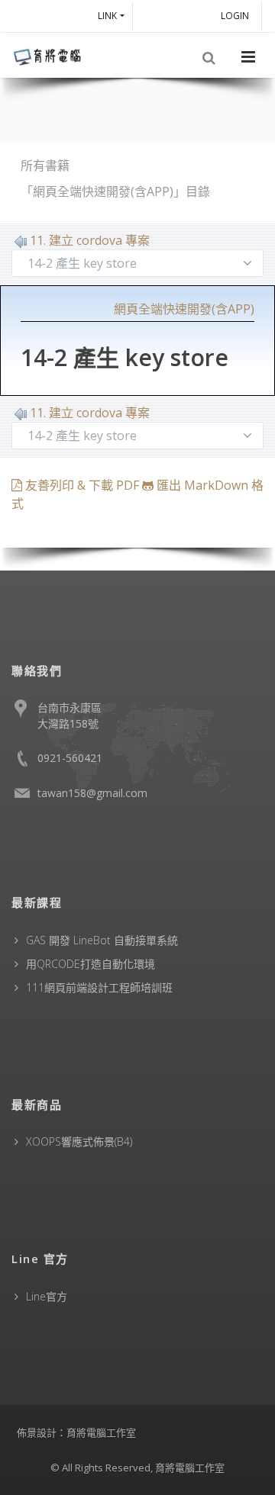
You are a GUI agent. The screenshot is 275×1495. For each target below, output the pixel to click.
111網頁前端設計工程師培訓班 (99, 987)
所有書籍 (45, 165)
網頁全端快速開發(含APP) (184, 309)
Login (237, 15)
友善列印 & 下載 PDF (82, 485)
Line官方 (46, 1296)
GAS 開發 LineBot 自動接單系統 (102, 940)
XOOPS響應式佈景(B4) (79, 1141)
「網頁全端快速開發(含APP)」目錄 (115, 191)
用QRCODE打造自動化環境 (90, 963)
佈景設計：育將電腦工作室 (76, 1432)
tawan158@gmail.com (92, 793)
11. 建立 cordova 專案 (90, 240)
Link (107, 15)
